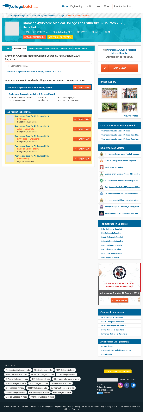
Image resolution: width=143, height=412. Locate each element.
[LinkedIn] (133, 385)
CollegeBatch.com (105, 387)
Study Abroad (112, 406)
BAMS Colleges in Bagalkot (112, 237)
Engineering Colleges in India (18, 370)
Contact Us (125, 406)
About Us (15, 406)
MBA (89, 6)
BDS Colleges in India (39, 383)
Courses (24, 406)
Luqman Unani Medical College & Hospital (121, 174)
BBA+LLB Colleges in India (42, 374)
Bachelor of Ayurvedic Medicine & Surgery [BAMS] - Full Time (34, 71)
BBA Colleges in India (43, 370)
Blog (102, 406)
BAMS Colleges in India (61, 383)
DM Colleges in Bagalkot (111, 257)
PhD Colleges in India (62, 392)
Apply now (84, 87)
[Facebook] (126, 385)
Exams (33, 406)
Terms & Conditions (90, 406)
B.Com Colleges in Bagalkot (112, 241)
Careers (75, 409)
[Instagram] (120, 385)
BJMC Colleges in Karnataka (112, 330)
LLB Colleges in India (66, 374)
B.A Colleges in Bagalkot (111, 249)
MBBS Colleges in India (15, 392)
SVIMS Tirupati (107, 346)
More (107, 6)
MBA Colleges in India (65, 370)
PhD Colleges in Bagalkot (111, 233)
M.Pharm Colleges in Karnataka (114, 326)
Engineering (76, 6)
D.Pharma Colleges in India (62, 388)
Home (65, 6)
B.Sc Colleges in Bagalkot (111, 229)
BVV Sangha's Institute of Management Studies (123, 187)
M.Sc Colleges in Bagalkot (111, 253)
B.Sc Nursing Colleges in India (66, 379)
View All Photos (131, 116)
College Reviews (59, 406)
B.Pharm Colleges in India (17, 379)
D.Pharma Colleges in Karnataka (114, 334)
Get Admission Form (34, 37)
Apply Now (119, 68)
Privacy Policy (74, 406)
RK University (106, 354)
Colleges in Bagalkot (19, 15)
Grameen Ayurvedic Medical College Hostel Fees (120, 135)
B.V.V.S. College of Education (116, 161)
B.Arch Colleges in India (16, 383)
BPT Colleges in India (15, 388)
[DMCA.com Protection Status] (104, 393)
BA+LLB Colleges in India (16, 374)
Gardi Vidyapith (111, 167)
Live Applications (122, 6)
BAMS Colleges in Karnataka (112, 322)
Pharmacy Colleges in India (42, 397)
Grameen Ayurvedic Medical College (48, 15)
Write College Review (60, 37)
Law (98, 6)
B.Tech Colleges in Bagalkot (112, 245)
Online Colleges (44, 406)
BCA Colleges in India (41, 379)
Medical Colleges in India (117, 342)
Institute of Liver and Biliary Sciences (116, 350)
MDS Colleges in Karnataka (112, 318)
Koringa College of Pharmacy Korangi (119, 207)
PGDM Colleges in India (39, 392)
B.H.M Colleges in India (37, 388)
